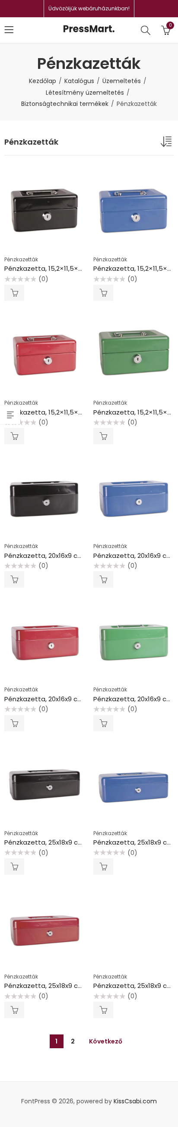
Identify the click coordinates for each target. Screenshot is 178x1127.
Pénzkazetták (21, 259)
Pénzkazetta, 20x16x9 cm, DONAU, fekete (69, 555)
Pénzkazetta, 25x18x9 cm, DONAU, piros (66, 985)
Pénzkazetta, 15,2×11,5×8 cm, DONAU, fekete (74, 268)
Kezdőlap (42, 81)
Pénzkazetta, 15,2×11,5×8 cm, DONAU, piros (71, 412)
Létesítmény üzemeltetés (85, 92)
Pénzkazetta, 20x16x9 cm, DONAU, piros (66, 698)
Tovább (14, 293)
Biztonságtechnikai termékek (64, 103)
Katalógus (79, 81)
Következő (105, 1041)
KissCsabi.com (135, 1101)
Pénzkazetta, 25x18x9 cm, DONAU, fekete (69, 842)
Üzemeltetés (121, 81)
